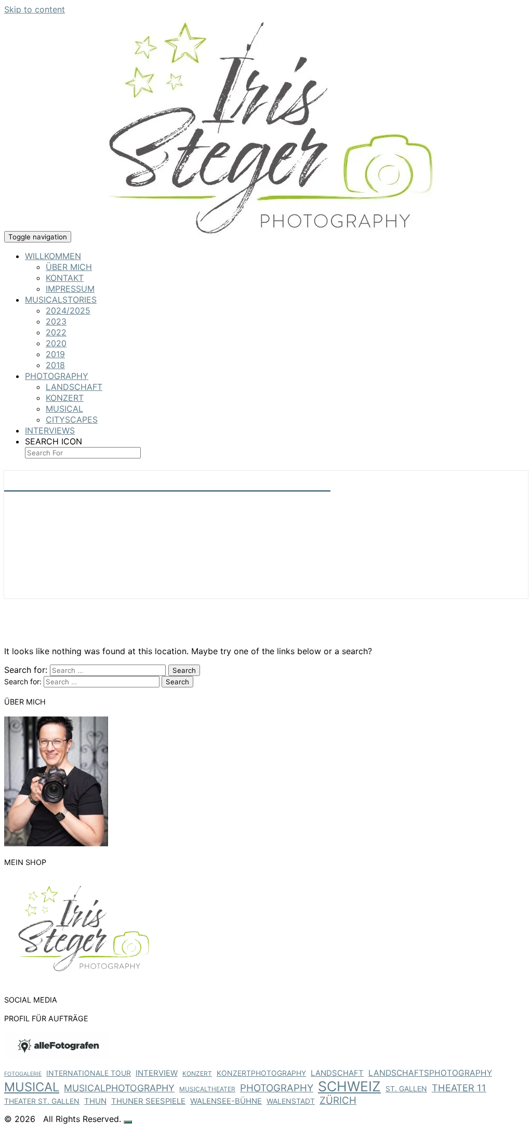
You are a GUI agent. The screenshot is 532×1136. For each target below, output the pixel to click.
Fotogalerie (23, 1074)
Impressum (70, 288)
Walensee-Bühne (226, 1101)
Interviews (50, 430)
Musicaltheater (207, 1089)
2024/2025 (68, 310)
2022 (56, 332)
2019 (55, 354)
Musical (64, 408)
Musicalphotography (119, 1088)
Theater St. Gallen (41, 1101)
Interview (157, 1073)
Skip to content (34, 9)
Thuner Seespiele (148, 1101)
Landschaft (74, 387)
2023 (56, 321)
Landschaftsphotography (430, 1073)
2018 (55, 365)
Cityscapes (72, 419)
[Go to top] (128, 1122)
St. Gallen (406, 1088)
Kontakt (65, 278)
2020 (56, 343)
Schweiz (349, 1086)
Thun (95, 1101)
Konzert (65, 398)
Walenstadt (291, 1101)
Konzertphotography (261, 1073)
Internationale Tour (88, 1073)
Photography (56, 376)
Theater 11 (459, 1087)
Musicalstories (61, 299)
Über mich (69, 267)
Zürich (338, 1100)
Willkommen (53, 256)
